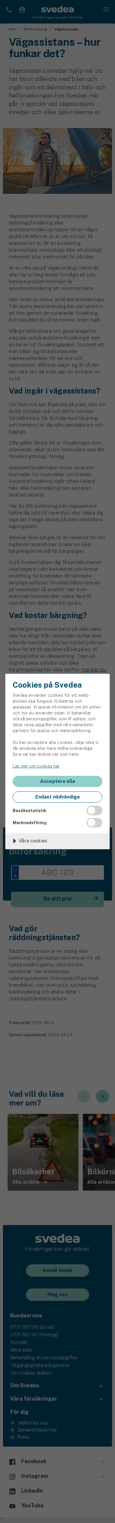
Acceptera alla (57, 781)
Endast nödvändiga (57, 797)
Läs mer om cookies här (36, 766)
